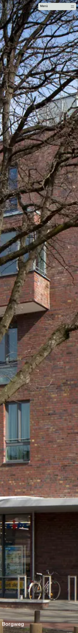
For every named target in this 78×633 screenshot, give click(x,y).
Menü (44, 6)
